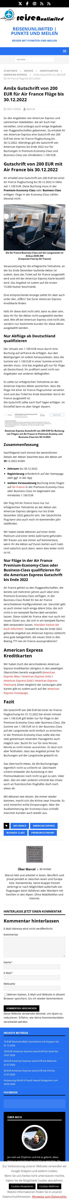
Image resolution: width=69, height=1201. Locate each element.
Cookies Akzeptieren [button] (22, 1186)
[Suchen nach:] (34, 59)
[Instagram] (34, 3)
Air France (18, 487)
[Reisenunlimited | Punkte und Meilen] (32, 20)
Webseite (9, 983)
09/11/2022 (14, 109)
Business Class (15, 832)
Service (28, 70)
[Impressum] (49, 3)
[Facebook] (27, 3)
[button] (64, 51)
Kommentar (11, 934)
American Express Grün (36, 676)
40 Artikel (45, 869)
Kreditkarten (49, 70)
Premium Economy (42, 832)
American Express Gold (18, 680)
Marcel (30, 109)
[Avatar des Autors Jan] (35, 1147)
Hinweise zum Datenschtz (49, 1196)
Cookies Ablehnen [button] (49, 1186)
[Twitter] (20, 3)
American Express (44, 825)
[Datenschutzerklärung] (41, 3)
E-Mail (7, 973)
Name (7, 962)
